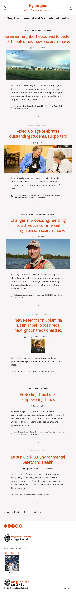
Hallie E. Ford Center (47, 195)
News (27, 30)
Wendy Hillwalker (33, 434)
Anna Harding (18, 371)
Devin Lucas (18, 295)
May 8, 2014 (39, 143)
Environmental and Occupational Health (27, 106)
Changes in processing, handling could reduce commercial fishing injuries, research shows (38, 225)
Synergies (38, 5)
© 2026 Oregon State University (16, 588)
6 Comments (47, 337)
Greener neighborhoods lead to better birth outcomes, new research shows (38, 38)
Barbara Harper (29, 432)
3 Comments (48, 469)
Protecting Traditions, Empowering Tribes (38, 397)
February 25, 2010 (39, 406)
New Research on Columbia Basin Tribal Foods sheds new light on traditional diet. (38, 325)
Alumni (31, 125)
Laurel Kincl (57, 295)
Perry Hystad (49, 106)
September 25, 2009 (32, 469)
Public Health (36, 30)
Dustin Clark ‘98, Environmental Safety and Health (38, 459)
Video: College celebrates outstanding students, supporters (38, 133)
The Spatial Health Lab (21, 108)
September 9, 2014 (39, 48)
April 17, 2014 (39, 237)
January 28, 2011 (32, 337)
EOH (42, 106)
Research (47, 30)
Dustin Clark (18, 495)
